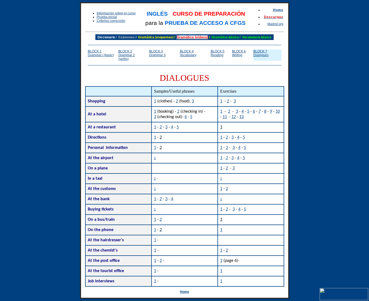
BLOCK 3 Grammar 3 (157, 53)
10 (278, 111)
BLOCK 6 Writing (239, 53)
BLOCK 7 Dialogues (261, 53)
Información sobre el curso (116, 13)
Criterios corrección (111, 21)
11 (225, 117)
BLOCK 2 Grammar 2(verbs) (126, 55)
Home (278, 10)
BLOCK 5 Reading (217, 53)
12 (234, 117)
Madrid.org (275, 24)
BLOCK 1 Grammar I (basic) (101, 53)
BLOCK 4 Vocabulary (188, 53)
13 (241, 117)
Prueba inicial (107, 17)
